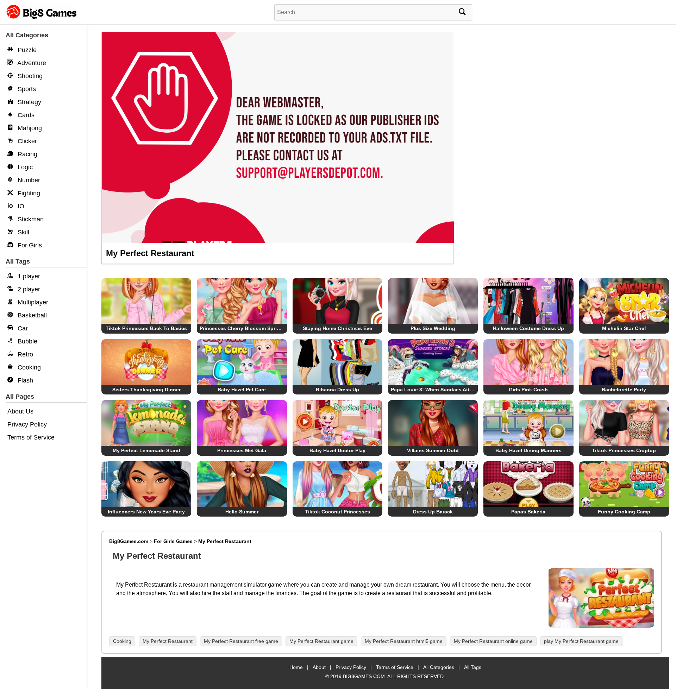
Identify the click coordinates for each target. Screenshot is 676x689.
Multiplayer (32, 302)
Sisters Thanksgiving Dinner (146, 389)
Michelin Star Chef (624, 328)
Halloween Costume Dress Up (528, 328)
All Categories (438, 667)
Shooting (29, 76)
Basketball (31, 315)
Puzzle (26, 49)
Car (22, 328)
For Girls (29, 245)
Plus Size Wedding (433, 328)
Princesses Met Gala (241, 450)
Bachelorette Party (624, 389)
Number (28, 180)
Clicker (26, 141)
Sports (26, 89)
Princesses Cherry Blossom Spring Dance (250, 328)
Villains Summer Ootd (433, 450)
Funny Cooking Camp (624, 511)
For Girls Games (173, 541)
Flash (24, 380)
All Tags (472, 667)
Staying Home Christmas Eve (337, 328)
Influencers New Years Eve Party (146, 511)
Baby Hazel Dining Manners (528, 450)
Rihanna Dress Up (337, 389)
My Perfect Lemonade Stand (146, 450)
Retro (24, 354)
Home (296, 667)
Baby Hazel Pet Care (242, 389)
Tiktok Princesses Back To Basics (146, 328)
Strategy (28, 102)
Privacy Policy (27, 424)
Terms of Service (31, 437)
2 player (28, 289)
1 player (28, 276)
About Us (20, 411)
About (319, 667)
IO (20, 206)
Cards (25, 115)
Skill (22, 232)
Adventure (31, 63)
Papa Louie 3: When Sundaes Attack (434, 389)
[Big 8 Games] (40, 18)
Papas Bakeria (528, 511)
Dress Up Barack (433, 511)
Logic (24, 167)
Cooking (28, 367)
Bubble (26, 341)
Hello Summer (241, 511)
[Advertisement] (564, 84)
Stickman (30, 219)
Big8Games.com (128, 541)
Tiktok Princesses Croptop (624, 450)
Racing (26, 154)
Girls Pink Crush (528, 389)
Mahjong (29, 128)
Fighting (28, 193)
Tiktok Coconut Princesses (337, 511)
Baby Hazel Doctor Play (337, 450)
